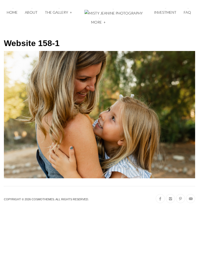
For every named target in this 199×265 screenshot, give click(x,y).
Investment (165, 12)
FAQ (187, 12)
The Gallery (58, 12)
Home (12, 12)
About (31, 12)
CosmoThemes (43, 199)
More (98, 22)
